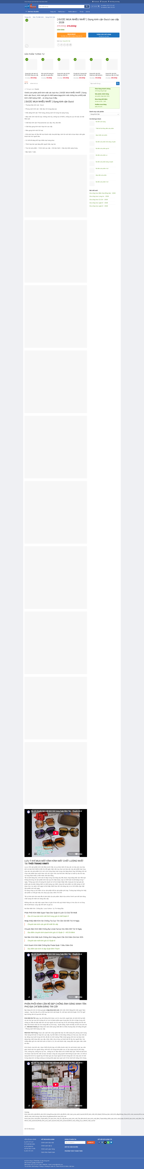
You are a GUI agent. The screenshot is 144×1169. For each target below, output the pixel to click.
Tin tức (82, 11)
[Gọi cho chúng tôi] (108, 1142)
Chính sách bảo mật (47, 1142)
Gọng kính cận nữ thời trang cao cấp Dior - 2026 (63, 74)
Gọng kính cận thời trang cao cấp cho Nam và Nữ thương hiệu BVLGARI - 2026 (112, 74)
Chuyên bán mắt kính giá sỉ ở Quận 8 (41, 941)
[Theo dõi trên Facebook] (99, 1142)
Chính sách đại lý (46, 1146)
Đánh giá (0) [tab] (34, 83)
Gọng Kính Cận (50, 17)
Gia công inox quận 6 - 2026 (99, 203)
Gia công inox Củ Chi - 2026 (99, 199)
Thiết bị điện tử (72, 11)
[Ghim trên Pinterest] (67, 44)
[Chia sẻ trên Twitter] (61, 44)
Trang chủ (53, 11)
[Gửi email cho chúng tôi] (105, 1142)
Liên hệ (88, 11)
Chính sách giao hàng (48, 1149)
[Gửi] (87, 6)
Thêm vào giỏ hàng (104, 34)
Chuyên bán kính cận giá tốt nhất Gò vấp (43, 924)
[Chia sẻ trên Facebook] (58, 44)
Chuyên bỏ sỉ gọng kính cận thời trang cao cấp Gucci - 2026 (80, 74)
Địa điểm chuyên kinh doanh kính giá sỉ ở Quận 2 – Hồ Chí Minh (51, 932)
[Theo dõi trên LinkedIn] (111, 1142)
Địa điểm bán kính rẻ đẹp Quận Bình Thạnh (44, 949)
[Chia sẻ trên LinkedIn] (70, 44)
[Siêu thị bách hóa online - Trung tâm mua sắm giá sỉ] (30, 6)
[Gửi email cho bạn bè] (64, 44)
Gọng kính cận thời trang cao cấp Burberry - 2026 (96, 74)
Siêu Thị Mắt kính (38, 17)
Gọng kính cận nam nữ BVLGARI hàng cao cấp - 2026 (31, 74)
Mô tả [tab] (26, 83)
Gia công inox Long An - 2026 (99, 196)
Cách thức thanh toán (48, 1152)
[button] (95, 6)
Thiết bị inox (61, 11)
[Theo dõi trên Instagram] (102, 1142)
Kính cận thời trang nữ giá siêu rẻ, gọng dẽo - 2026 (47, 74)
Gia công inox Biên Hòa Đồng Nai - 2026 (103, 193)
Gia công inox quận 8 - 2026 (99, 206)
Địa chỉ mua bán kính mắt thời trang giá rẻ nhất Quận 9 (48, 916)
